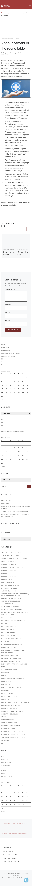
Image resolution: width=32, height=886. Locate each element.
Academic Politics (8, 570)
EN (2, 426)
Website (9, 321)
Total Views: (7, 858)
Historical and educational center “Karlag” (13, 651)
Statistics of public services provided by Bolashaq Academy (15, 507)
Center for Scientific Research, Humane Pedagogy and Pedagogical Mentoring (15, 596)
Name (8, 304)
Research (5, 690)
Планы (3, 773)
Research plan (5, 503)
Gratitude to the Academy (8, 253)
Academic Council (8, 564)
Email (8, 312)
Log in (3, 756)
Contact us (4, 362)
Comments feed (6, 762)
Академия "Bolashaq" (9, 53)
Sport (3, 717)
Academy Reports (8, 576)
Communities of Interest (11, 610)
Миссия (3, 771)
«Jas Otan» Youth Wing (10, 556)
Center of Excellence (10, 601)
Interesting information (11, 658)
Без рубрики (6, 743)
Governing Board (8, 635)
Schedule (5, 699)
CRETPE (4, 624)
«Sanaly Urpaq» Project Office (14, 558)
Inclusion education (9, 655)
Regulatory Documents (11, 687)
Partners (5, 673)
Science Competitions (10, 705)
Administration (5, 350)
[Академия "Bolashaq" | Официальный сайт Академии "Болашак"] (5, 5)
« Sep (3, 400)
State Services (7, 720)
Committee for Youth (10, 607)
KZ (2, 420)
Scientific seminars (9, 714)
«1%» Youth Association (11, 553)
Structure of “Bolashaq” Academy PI (11, 353)
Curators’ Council (9, 626)
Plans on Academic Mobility (12, 679)
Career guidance (8, 591)
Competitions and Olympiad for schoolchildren (14, 614)
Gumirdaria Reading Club (11, 644)
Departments (5, 365)
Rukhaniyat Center (9, 696)
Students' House (8, 729)
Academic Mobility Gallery (12, 567)
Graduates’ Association (11, 638)
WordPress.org (5, 765)
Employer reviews (9, 632)
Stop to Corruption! (9, 723)
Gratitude (5, 641)
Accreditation (7, 579)
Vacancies (5, 740)
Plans (3, 676)
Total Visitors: (8, 861)
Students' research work (12, 732)
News (3, 344)
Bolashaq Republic (9, 588)
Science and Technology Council (15, 702)
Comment (10, 290)
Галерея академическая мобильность (12, 431)
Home (3, 13)
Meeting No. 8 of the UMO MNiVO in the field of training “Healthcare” (15, 515)
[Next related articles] (28, 229)
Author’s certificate (10, 585)
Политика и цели (6, 776)
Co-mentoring (7, 604)
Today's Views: (8, 855)
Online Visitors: (8, 851)
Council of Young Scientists (13, 621)
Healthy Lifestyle (8, 647)
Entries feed (4, 759)
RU (2, 423)
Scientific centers (9, 708)
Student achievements (10, 726)
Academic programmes (8, 356)
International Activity (10, 661)
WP (9, 877)
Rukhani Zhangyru (9, 693)
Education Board (8, 629)
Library (3, 359)
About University (8, 561)
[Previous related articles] (24, 229)
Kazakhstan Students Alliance (14, 664)
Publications (6, 682)
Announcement (10, 13)
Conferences (7, 618)
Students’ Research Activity (13, 734)
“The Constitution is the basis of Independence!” (15, 511)
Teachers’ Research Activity (13, 737)
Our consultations (9, 670)
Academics (5, 573)
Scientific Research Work (12, 711)
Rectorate (5, 684)
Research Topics (6, 500)
